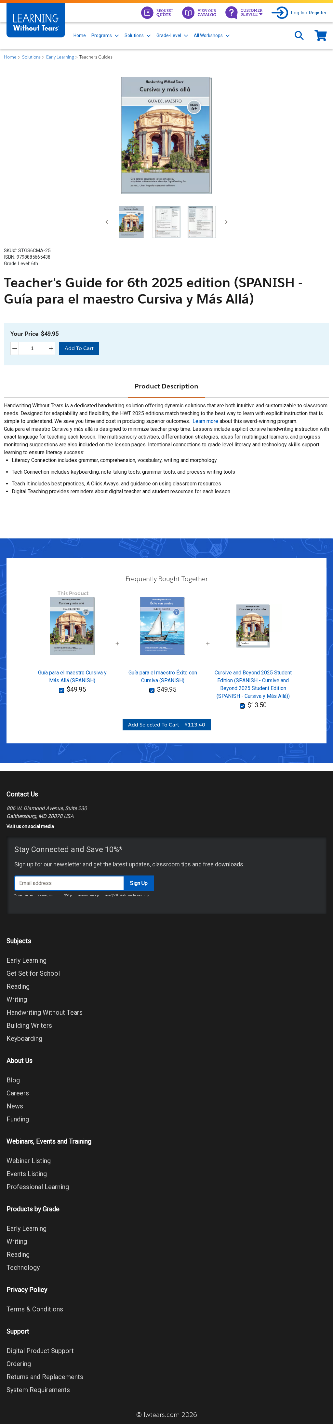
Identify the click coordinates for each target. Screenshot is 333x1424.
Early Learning (60, 57)
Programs (101, 35)
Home (79, 35)
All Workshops (208, 35)
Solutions (134, 35)
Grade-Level (168, 35)
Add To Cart (79, 348)
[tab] (131, 222)
